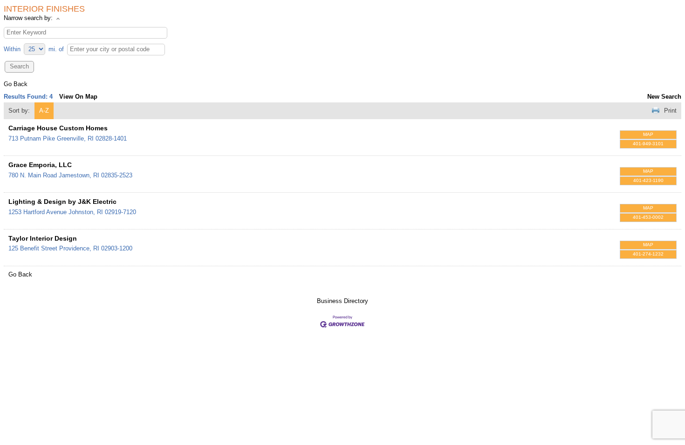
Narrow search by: (28, 17)
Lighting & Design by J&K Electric (62, 201)
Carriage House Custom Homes (58, 128)
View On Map (78, 96)
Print (670, 110)
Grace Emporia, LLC (40, 165)
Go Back (15, 84)
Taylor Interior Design (42, 238)
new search (664, 96)
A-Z (44, 110)
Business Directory (342, 300)
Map (648, 134)
